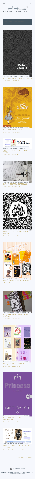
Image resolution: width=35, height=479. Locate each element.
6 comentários (16, 132)
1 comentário (15, 154)
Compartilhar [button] (6, 80)
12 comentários (16, 366)
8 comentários (16, 236)
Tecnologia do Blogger (19, 468)
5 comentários (15, 80)
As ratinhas (18, 12)
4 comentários (16, 422)
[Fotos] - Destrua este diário (15, 184)
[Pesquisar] (31, 3)
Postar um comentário (18, 449)
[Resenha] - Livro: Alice (12, 130)
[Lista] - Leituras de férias (14, 364)
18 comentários (16, 186)
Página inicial (8, 12)
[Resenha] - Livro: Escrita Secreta (17, 78)
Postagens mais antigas (24, 457)
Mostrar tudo (9, 22)
